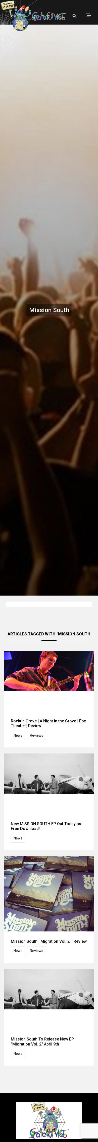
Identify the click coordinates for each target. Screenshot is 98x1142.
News (18, 735)
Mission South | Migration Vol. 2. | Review (49, 941)
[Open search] (74, 16)
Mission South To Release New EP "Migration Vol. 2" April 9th (42, 1041)
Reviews (36, 735)
